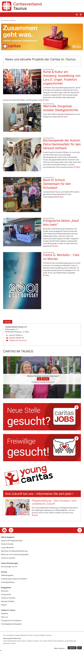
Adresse (8, 322)
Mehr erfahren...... (60, 648)
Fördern (4, 605)
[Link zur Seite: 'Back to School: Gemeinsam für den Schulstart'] (22, 194)
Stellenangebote (7, 575)
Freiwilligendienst (7, 582)
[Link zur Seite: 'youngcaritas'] (42, 476)
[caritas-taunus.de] (42, 6)
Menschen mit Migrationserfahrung (14, 551)
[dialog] (43, 642)
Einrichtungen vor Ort (9, 567)
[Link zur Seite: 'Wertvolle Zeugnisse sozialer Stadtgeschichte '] (22, 117)
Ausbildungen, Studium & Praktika (14, 579)
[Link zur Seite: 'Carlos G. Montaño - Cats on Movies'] (22, 280)
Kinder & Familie (7, 544)
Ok (80, 648)
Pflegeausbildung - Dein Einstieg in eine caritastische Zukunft (54, 502)
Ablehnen (72, 648)
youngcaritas (6, 594)
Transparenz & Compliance (11, 620)
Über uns (4, 617)
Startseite (12, 20)
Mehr (47, 100)
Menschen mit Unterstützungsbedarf (15, 554)
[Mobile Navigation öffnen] (81, 14)
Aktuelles (4, 613)
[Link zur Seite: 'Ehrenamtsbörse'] (42, 447)
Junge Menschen (7, 547)
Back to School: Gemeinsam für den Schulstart (57, 183)
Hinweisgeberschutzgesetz (11, 624)
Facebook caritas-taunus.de (4, 530)
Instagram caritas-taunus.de (11, 530)
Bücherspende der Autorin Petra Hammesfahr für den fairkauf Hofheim (62, 144)
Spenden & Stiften (7, 601)
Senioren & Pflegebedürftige (11, 541)
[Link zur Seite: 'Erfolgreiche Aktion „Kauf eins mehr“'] (22, 232)
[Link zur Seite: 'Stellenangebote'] (42, 416)
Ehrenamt (4, 591)
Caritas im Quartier (8, 558)
